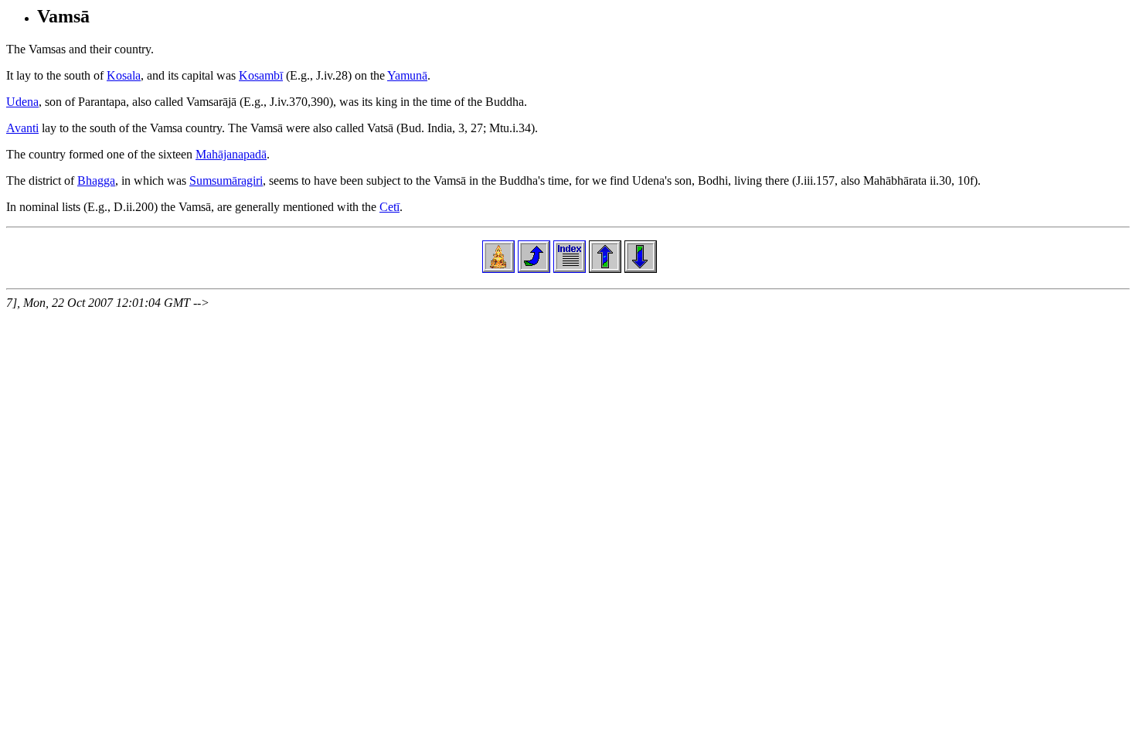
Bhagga (96, 180)
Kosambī (261, 75)
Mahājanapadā (231, 154)
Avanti (22, 128)
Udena (22, 101)
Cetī (389, 206)
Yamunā (407, 75)
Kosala (124, 75)
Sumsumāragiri (226, 180)
